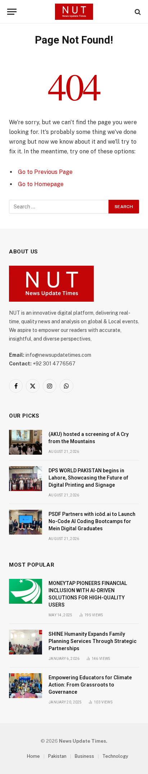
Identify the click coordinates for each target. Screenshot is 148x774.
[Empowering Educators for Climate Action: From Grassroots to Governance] (25, 685)
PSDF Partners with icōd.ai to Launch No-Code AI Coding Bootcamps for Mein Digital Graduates (91, 521)
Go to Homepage (41, 184)
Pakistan (57, 756)
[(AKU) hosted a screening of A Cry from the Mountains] (25, 442)
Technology (115, 756)
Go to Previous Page (45, 171)
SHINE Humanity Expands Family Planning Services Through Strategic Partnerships (92, 641)
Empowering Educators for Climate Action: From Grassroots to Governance (90, 685)
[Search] (137, 12)
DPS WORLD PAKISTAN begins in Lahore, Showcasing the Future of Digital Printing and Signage (88, 478)
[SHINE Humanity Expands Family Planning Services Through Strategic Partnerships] (25, 642)
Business (84, 756)
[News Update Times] (74, 11)
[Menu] (12, 12)
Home (33, 756)
